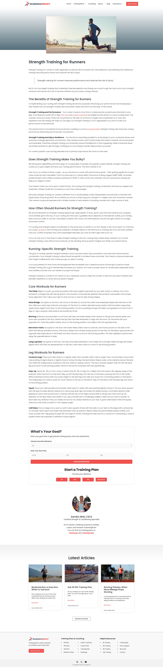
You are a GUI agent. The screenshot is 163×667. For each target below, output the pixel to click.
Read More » (35, 603)
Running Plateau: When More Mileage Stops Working (115, 589)
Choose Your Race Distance (41, 441)
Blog (108, 4)
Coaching (92, 4)
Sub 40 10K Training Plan (80, 587)
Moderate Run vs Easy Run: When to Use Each (45, 588)
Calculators (116, 4)
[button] (132, 4)
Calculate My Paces (81, 462)
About (100, 4)
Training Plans (78, 4)
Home (69, 4)
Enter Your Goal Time (38, 451)
